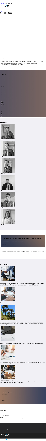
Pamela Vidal (2, 224)
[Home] (6, 6)
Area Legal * (1, 414)
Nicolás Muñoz (2, 207)
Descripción (1, 417)
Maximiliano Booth (3, 173)
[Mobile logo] (6, 440)
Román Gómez (2, 139)
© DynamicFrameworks (2, 3)
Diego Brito (2, 190)
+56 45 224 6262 (2, 428)
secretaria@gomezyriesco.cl (4, 429)
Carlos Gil (2, 156)
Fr (1, 11)
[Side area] (6, 2)
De (1, 10)
